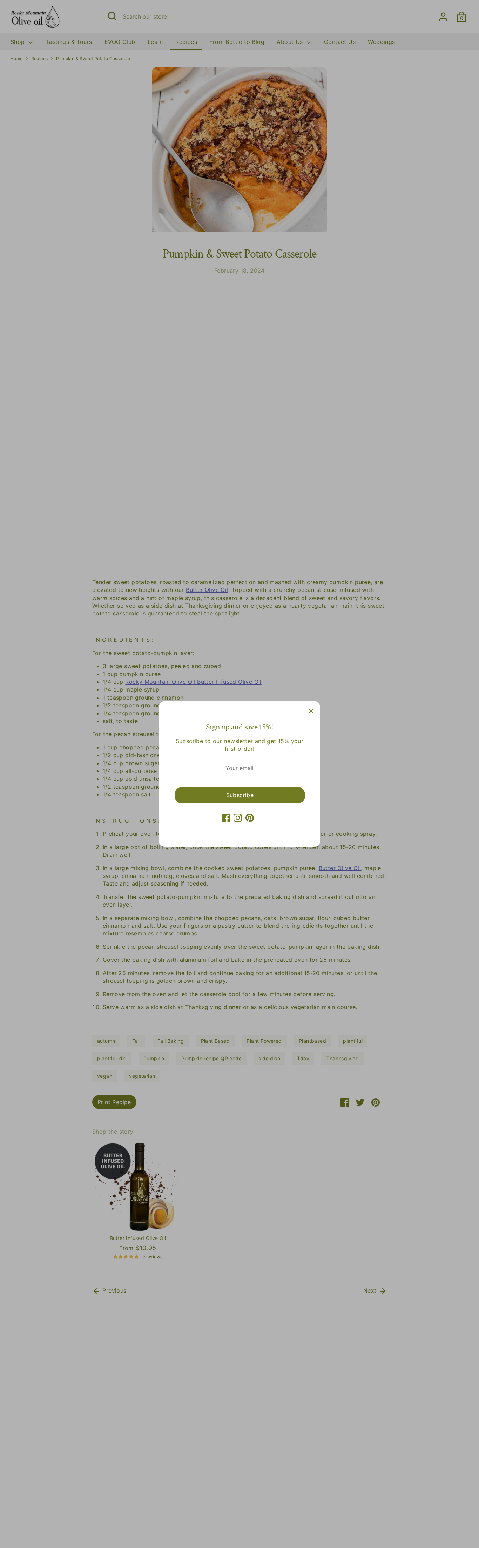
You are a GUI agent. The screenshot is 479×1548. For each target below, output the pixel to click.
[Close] (311, 710)
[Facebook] (226, 818)
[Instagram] (238, 818)
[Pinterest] (249, 818)
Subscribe (240, 795)
